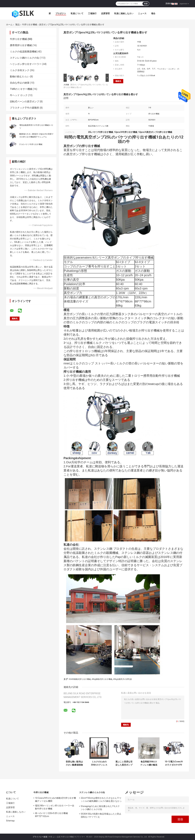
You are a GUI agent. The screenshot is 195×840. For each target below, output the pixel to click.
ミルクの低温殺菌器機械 (23, 51)
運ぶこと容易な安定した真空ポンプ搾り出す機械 (124, 763)
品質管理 (105, 13)
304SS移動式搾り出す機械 (80, 679)
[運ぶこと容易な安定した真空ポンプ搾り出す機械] (124, 748)
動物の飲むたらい (19, 76)
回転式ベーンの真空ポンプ (24, 101)
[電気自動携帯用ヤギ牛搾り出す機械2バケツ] (13, 126)
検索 (146, 4)
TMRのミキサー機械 (21, 89)
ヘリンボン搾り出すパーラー (26, 64)
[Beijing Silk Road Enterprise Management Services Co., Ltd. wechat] (22, 311)
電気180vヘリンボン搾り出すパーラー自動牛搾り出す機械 (54, 807)
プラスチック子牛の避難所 (24, 107)
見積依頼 (169, 3)
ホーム (9, 24)
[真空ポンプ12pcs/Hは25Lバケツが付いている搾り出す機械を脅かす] (85, 54)
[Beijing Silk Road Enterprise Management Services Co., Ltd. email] (14, 311)
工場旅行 (92, 13)
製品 (17, 24)
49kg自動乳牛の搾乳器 (122, 679)
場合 (153, 13)
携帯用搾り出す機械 (21, 45)
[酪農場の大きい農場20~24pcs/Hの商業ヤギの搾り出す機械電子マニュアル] (13, 135)
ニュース (142, 13)
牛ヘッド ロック (19, 95)
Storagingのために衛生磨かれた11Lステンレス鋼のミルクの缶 (100, 807)
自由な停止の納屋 (19, 82)
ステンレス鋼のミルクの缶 (24, 57)
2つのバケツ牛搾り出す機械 (30, 144)
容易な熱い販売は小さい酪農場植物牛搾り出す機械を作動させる (74, 763)
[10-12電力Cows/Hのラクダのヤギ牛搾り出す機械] (173, 748)
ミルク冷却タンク (19, 70)
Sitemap (10, 820)
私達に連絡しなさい (123, 13)
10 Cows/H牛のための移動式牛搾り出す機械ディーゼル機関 (55, 799)
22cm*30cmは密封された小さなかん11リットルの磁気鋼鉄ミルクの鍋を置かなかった (101, 800)
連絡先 (118, 81)
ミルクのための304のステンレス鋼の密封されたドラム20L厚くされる (99, 763)
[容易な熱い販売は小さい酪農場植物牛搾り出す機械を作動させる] (74, 748)
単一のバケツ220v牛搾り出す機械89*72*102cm (51, 814)
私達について (77, 13)
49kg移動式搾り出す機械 (102, 679)
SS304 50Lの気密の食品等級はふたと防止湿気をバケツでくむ (101, 815)
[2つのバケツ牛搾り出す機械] (13, 144)
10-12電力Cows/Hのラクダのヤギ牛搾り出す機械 (174, 763)
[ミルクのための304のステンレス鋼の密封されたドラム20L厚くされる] (99, 748)
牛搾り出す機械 (29, 24)
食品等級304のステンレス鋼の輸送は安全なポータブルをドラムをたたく (148, 763)
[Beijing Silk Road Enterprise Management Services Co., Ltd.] (23, 13)
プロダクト (60, 13)
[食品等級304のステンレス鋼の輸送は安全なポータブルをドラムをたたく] (149, 748)
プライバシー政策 (40, 837)
